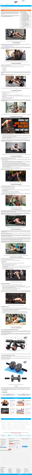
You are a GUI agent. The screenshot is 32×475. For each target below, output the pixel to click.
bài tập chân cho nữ (9, 422)
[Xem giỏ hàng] (24, 1)
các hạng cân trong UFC (15, 427)
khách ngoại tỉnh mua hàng (3, 441)
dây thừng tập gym (26, 469)
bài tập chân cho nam (3, 422)
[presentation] (1, 408)
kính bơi (25, 472)
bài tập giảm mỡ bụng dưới (19, 422)
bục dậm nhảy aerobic (26, 471)
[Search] (12, 4)
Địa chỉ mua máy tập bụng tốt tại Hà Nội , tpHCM (27, 409)
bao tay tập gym (18, 469)
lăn (3, 70)
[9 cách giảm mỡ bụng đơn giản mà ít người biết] (20, 403)
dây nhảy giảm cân (18, 472)
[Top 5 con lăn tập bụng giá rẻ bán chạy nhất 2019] (5, 411)
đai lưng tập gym (26, 468)
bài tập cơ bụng (13, 422)
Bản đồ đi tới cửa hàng (11, 443)
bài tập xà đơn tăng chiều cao (4, 427)
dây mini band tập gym (18, 470)
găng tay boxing (2, 469)
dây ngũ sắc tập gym (18, 471)
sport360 (21, 474)
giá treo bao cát (2, 470)
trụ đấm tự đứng (2, 472)
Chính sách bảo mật (3, 444)
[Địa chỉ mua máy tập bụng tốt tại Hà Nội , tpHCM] (20, 411)
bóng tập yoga (10, 427)
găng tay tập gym (18, 468)
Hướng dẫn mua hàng (3, 440)
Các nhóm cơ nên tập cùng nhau (22, 427)
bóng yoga (25, 470)
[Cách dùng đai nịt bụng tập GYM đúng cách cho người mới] (5, 403)
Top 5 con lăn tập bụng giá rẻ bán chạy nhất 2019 (12, 409)
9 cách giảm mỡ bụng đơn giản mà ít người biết (27, 401)
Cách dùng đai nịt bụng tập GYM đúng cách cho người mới (12, 401)
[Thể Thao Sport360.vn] (16, 2)
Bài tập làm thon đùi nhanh (26, 422)
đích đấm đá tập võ (2, 471)
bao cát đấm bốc (2, 468)
